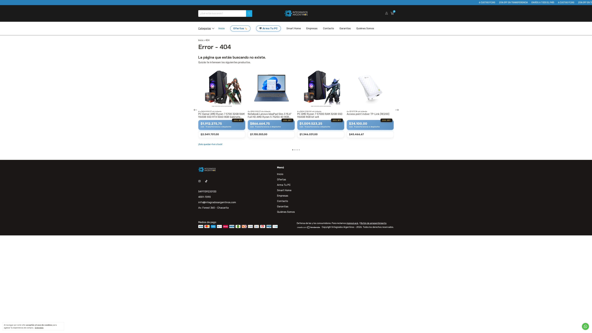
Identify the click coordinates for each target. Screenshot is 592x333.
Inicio (221, 28)
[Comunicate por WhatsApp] (585, 326)
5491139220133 (207, 191)
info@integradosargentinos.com (217, 202)
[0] (392, 13)
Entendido (39, 328)
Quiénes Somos (365, 28)
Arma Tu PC (270, 28)
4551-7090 (204, 196)
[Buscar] (249, 13)
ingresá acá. (352, 223)
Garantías (345, 28)
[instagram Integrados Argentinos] (199, 181)
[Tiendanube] (309, 228)
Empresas (311, 28)
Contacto (328, 28)
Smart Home (293, 28)
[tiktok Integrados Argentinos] (206, 181)
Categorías (204, 28)
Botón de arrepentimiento (373, 223)
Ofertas (238, 28)
